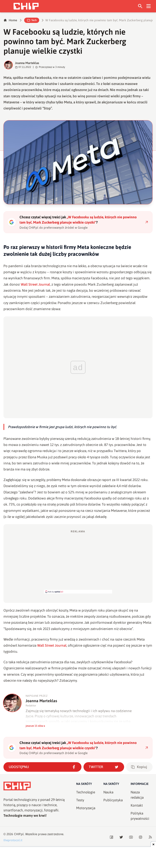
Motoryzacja (85, 808)
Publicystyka (113, 800)
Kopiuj (142, 767)
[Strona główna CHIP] (26, 6)
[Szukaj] (140, 6)
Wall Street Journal (35, 284)
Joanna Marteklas (27, 62)
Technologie (85, 792)
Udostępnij (19, 767)
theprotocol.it (12, 840)
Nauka (108, 792)
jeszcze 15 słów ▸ (35, 725)
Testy (80, 800)
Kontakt (137, 805)
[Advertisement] (78, 561)
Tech (34, 20)
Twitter (96, 767)
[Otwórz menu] (149, 6)
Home (13, 20)
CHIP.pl (19, 834)
